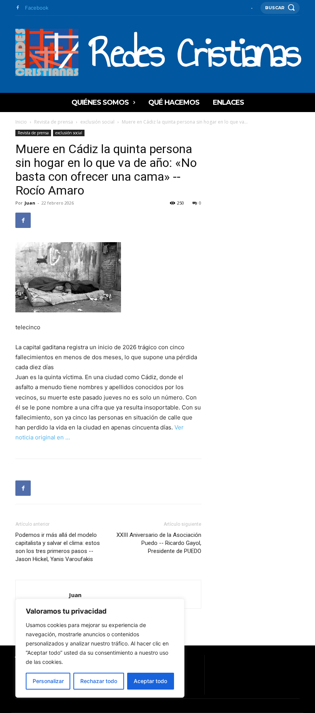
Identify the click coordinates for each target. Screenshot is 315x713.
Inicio (21, 122)
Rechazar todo (98, 681)
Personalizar (48, 681)
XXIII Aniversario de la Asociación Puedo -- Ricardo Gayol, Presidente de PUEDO (158, 543)
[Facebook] (17, 8)
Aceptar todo (150, 681)
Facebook (36, 8)
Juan (30, 203)
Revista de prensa (53, 122)
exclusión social (97, 122)
